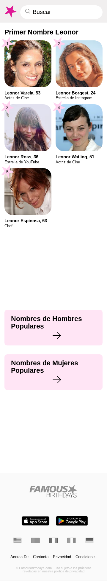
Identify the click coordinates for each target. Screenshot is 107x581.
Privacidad (62, 557)
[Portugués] (35, 540)
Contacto (40, 557)
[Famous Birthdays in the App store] (35, 520)
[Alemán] (90, 540)
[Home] (53, 491)
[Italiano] (71, 540)
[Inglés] (17, 540)
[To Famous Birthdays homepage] (10, 11)
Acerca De (19, 557)
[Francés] (53, 540)
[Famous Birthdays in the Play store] (72, 520)
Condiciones (86, 557)
